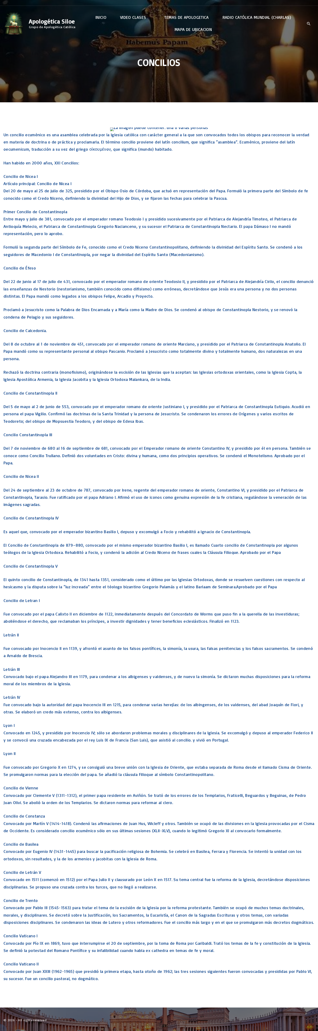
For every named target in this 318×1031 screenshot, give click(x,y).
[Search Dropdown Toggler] (309, 23)
